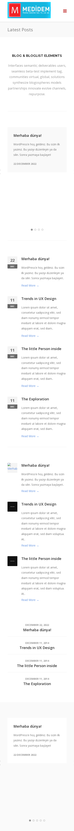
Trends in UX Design (38, 298)
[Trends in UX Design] (12, 506)
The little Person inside (41, 348)
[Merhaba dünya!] (12, 469)
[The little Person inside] (12, 561)
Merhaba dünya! (27, 135)
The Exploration (35, 399)
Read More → (30, 285)
